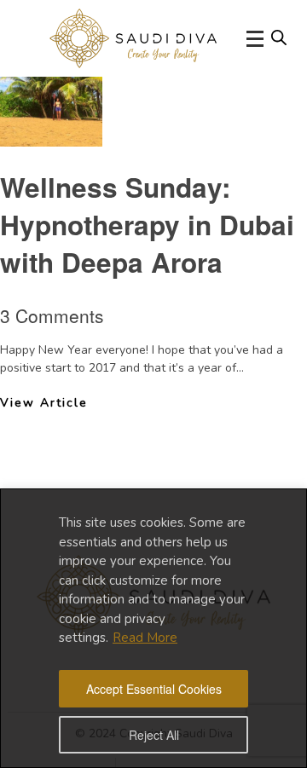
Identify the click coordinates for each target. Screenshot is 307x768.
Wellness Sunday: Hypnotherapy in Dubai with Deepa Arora (147, 224)
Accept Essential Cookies (154, 688)
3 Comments (52, 315)
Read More (145, 637)
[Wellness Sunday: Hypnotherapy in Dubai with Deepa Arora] (51, 133)
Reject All (154, 734)
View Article (44, 403)
